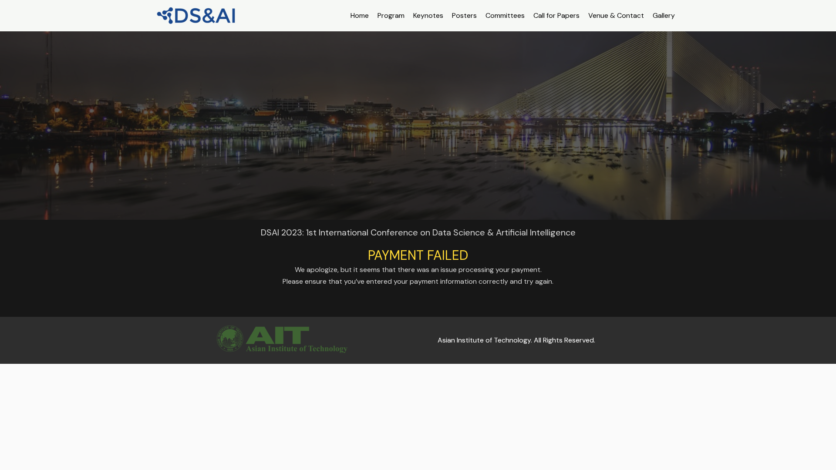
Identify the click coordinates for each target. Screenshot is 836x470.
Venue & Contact (616, 15)
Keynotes (428, 15)
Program (391, 15)
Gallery (664, 15)
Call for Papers (556, 15)
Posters (464, 15)
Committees (505, 15)
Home (360, 15)
